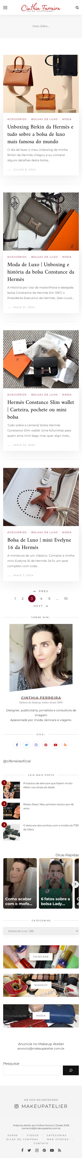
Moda (67, 119)
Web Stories (58, 1139)
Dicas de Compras (22, 1139)
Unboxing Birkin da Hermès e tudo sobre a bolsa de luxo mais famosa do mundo (40, 134)
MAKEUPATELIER (44, 1106)
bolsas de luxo (44, 119)
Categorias (57, 1135)
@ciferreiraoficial (17, 761)
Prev (44, 591)
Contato (41, 1143)
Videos (33, 1135)
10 (66, 599)
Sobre (13, 1135)
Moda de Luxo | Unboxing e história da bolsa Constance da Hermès (40, 272)
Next (38, 606)
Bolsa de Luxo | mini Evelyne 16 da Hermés (39, 544)
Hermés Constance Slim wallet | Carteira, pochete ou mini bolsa (40, 410)
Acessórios (17, 119)
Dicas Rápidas (67, 855)
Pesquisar (11, 1064)
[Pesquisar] (71, 1070)
